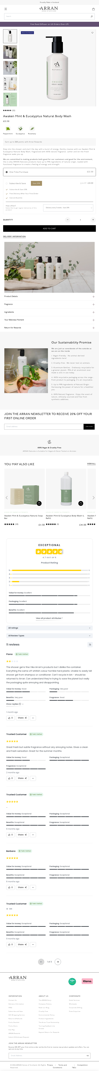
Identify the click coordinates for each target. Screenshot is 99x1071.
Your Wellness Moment (14, 320)
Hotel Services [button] (74, 1000)
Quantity (8, 220)
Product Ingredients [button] (46, 1018)
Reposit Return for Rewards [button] (49, 1032)
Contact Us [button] (13, 1000)
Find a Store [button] (13, 1026)
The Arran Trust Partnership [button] (49, 1022)
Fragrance (8, 304)
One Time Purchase (18, 172)
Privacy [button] (50, 1065)
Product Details (11, 296)
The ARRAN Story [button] (45, 1000)
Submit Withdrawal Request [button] (19, 1037)
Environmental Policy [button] (47, 1015)
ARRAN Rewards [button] (14, 1033)
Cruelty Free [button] (43, 1011)
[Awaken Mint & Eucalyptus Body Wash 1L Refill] (24, 489)
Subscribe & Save (24, 184)
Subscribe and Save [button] (16, 1011)
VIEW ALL (91, 464)
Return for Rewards (12, 328)
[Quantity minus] (67, 220)
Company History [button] (45, 1004)
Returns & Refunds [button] (15, 1018)
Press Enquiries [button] (74, 1011)
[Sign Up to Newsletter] (87, 1056)
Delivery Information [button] (14, 236)
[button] (5, 9)
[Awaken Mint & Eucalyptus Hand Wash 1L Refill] (66, 489)
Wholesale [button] (73, 1004)
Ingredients (9, 312)
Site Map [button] (12, 1030)
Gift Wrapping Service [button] (17, 1015)
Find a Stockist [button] (14, 1022)
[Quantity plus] (93, 220)
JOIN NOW (89, 426)
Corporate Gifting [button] (75, 1007)
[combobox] (46, 16)
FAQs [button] (10, 1007)
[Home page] (48, 9)
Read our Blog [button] (44, 1007)
